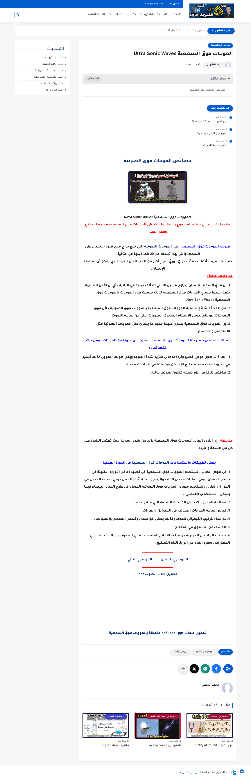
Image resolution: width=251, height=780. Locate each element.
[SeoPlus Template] (234, 772)
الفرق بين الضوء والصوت (211, 133)
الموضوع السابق (174, 560)
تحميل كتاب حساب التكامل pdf (185, 30)
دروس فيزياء (180, 652)
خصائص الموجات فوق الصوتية (208, 90)
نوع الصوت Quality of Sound (209, 121)
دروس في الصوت (220, 45)
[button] (216, 668)
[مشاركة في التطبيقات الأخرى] (183, 668)
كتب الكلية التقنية (99, 14)
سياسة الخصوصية (155, 4)
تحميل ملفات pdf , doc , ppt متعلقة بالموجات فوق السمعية (157, 633)
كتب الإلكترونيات (149, 14)
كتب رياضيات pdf (125, 14)
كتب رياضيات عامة (52, 83)
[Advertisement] (158, 415)
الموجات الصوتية (158, 247)
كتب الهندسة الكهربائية (49, 70)
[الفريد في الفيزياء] (211, 10)
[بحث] (17, 15)
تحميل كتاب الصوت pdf (158, 574)
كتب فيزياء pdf (172, 14)
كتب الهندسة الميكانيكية (48, 77)
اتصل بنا (174, 4)
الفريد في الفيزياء (190, 772)
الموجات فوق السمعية (150, 463)
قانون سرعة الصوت (215, 145)
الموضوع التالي (140, 560)
